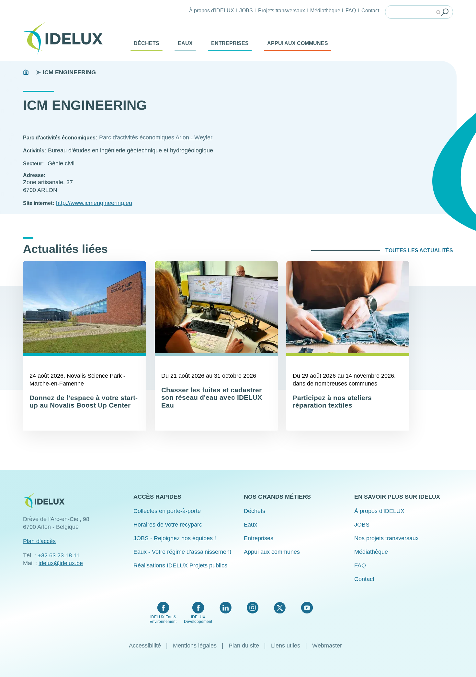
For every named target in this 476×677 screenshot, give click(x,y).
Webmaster (327, 645)
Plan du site (244, 645)
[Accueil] (65, 38)
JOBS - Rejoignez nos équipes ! (174, 538)
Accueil (26, 72)
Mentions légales (195, 645)
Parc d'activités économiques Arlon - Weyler (155, 137)
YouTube (307, 607)
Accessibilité (145, 645)
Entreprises (230, 43)
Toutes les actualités (419, 250)
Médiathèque (325, 10)
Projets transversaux (281, 10)
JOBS (246, 10)
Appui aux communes (297, 43)
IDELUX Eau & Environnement (163, 619)
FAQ (351, 10)
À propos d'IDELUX (211, 10)
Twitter (280, 607)
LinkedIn (226, 607)
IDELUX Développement (198, 619)
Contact (370, 10)
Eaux (185, 43)
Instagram (252, 607)
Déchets (146, 43)
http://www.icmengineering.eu (94, 203)
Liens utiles (285, 645)
